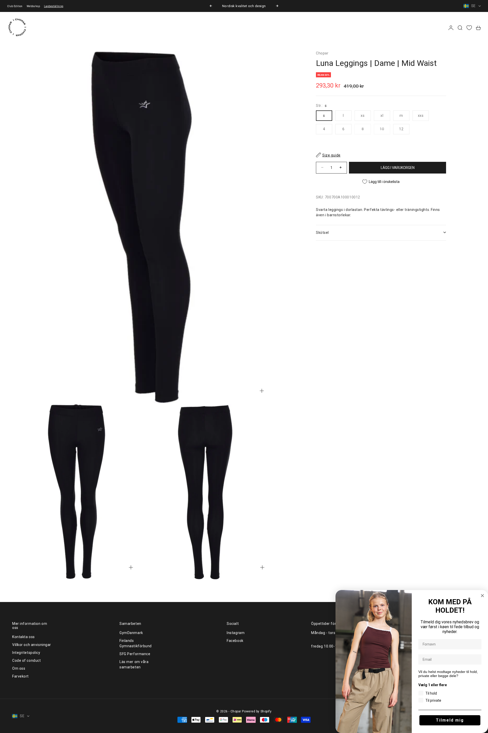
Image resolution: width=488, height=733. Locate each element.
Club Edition (15, 6)
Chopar (322, 53)
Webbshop (33, 6)
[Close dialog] (482, 596)
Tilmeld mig (450, 720)
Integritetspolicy (26, 653)
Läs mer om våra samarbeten (133, 664)
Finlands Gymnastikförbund (135, 643)
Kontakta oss (23, 637)
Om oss (18, 668)
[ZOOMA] (262, 391)
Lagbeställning (54, 6)
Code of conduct (26, 660)
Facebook (235, 641)
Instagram (236, 633)
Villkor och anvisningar (31, 645)
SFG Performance (134, 654)
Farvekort (20, 676)
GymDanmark (131, 633)
